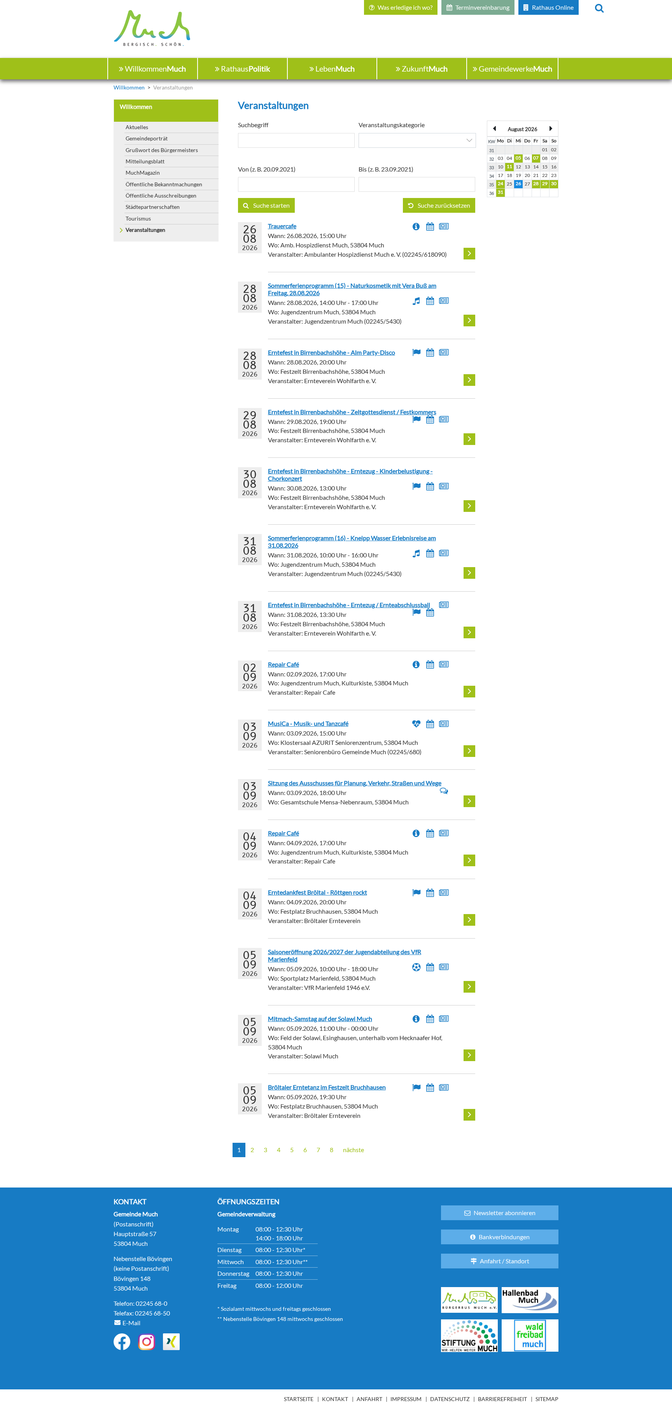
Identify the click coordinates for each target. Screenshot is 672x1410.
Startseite (298, 1399)
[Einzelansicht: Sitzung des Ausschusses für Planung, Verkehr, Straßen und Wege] (469, 801)
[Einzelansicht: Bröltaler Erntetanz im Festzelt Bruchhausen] (469, 1115)
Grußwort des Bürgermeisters (162, 150)
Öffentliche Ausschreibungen (161, 195)
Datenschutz (450, 1399)
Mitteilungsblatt (145, 161)
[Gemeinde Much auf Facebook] (122, 1341)
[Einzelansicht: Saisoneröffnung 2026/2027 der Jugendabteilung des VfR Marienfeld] (469, 987)
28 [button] (536, 183)
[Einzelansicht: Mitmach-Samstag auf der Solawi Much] (469, 1055)
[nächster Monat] (550, 128)
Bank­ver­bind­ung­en (504, 1236)
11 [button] (509, 166)
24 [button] (500, 183)
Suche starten (271, 205)
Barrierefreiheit (502, 1399)
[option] (417, 140)
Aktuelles (137, 127)
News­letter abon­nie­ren (505, 1212)
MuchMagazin (143, 172)
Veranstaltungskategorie (392, 125)
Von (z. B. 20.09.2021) (267, 169)
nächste (353, 1150)
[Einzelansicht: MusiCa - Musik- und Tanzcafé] (469, 751)
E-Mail (131, 1322)
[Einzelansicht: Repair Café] (469, 691)
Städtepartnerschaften (153, 206)
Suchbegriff (253, 125)
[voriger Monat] (495, 128)
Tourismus (138, 218)
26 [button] (518, 183)
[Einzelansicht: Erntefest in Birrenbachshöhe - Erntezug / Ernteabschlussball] (469, 632)
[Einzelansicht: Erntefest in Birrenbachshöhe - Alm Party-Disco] (469, 380)
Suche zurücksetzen (443, 205)
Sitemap (547, 1399)
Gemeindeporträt (147, 138)
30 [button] (553, 183)
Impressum (406, 1399)
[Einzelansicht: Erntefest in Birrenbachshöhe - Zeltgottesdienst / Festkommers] (469, 439)
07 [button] (536, 158)
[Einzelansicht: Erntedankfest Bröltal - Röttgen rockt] (469, 920)
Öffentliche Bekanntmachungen (164, 184)
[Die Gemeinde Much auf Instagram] (146, 1341)
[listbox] (417, 140)
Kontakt (335, 1399)
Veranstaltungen (145, 229)
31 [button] (500, 192)
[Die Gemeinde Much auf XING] (171, 1341)
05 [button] (518, 158)
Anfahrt (369, 1399)
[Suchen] (599, 7)
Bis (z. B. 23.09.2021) (386, 169)
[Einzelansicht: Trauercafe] (469, 253)
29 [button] (545, 183)
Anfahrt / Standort (504, 1261)
